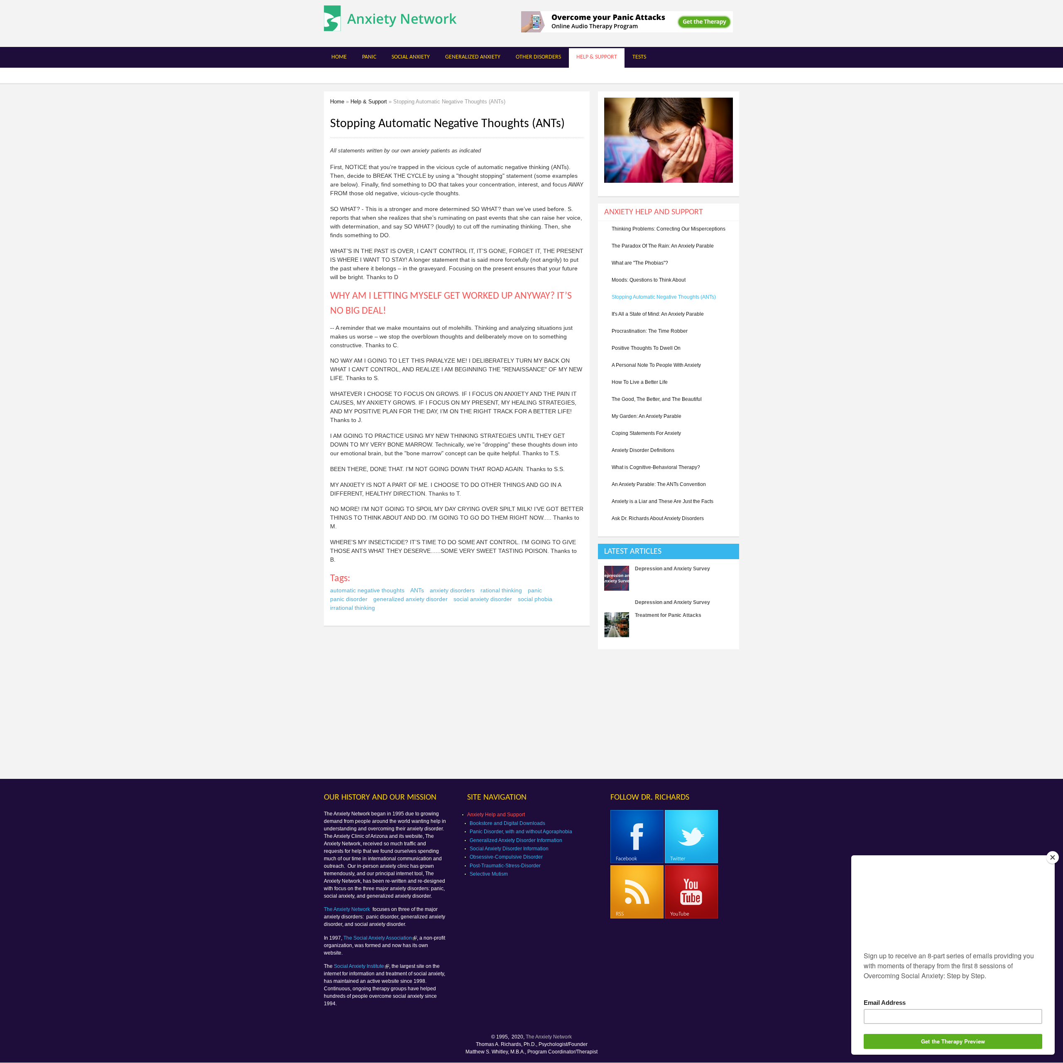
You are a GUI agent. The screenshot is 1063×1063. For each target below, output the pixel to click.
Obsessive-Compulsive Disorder (506, 857)
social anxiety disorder (482, 599)
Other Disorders (538, 57)
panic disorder (348, 599)
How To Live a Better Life (640, 382)
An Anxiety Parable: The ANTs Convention (659, 484)
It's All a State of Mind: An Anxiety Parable (658, 314)
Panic (369, 57)
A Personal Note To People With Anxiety (656, 365)
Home (339, 57)
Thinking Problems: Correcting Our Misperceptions (668, 229)
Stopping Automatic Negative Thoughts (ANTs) (664, 297)
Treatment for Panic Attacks (668, 615)
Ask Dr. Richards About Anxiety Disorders (658, 518)
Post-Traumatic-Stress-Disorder (505, 866)
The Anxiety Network (347, 909)
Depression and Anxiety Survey (672, 569)
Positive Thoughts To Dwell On (646, 348)
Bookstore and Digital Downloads (507, 823)
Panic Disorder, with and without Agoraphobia (521, 832)
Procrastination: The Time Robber (650, 331)
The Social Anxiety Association (377, 938)
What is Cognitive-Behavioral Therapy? (656, 467)
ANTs (417, 590)
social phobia (535, 599)
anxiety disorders (452, 590)
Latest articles (632, 551)
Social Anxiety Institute (359, 966)
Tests (639, 57)
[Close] (1052, 857)
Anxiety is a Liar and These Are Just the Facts (662, 501)
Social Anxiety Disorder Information (509, 849)
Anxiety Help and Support (496, 815)
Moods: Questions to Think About (649, 280)
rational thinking (501, 590)
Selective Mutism (489, 874)
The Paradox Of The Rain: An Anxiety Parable (663, 246)
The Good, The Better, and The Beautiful (657, 399)
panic (535, 590)
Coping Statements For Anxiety (646, 433)
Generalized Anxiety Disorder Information (516, 840)
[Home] (390, 27)
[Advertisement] (667, 713)
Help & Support (596, 57)
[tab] (668, 551)
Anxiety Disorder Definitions (643, 450)
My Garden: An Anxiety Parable (646, 416)
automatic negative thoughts (367, 590)
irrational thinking (352, 607)
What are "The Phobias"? (640, 263)
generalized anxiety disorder (410, 599)
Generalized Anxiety (472, 57)
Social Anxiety (411, 57)
